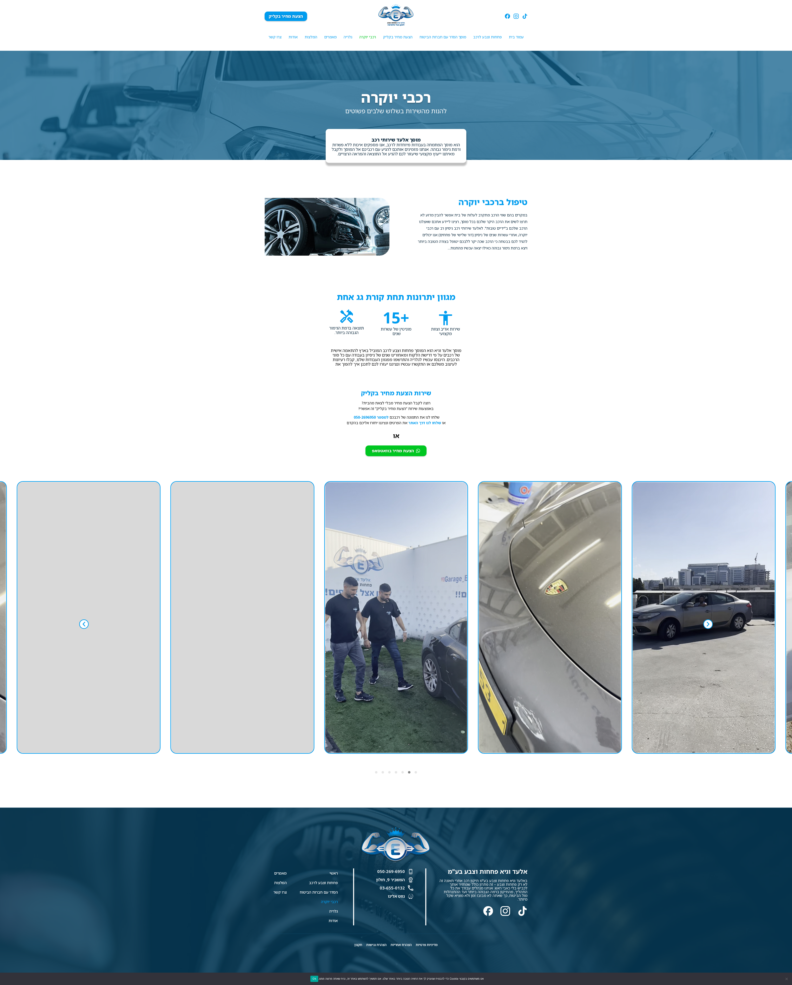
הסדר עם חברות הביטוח (319, 892)
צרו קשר (275, 36)
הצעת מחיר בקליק (397, 36)
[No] (787, 979)
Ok (314, 978)
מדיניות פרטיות (427, 944)
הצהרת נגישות (376, 944)
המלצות (311, 36)
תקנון (358, 944)
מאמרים (330, 36)
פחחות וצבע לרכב (487, 36)
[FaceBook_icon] (507, 16)
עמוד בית (516, 36)
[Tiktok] (522, 911)
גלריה (348, 36)
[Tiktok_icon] (524, 16)
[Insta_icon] (516, 16)
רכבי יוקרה (367, 36)
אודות (293, 36)
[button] (84, 624)
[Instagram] (505, 911)
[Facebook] (488, 911)
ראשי (334, 873)
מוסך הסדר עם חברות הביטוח (443, 36)
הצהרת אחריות (401, 944)
